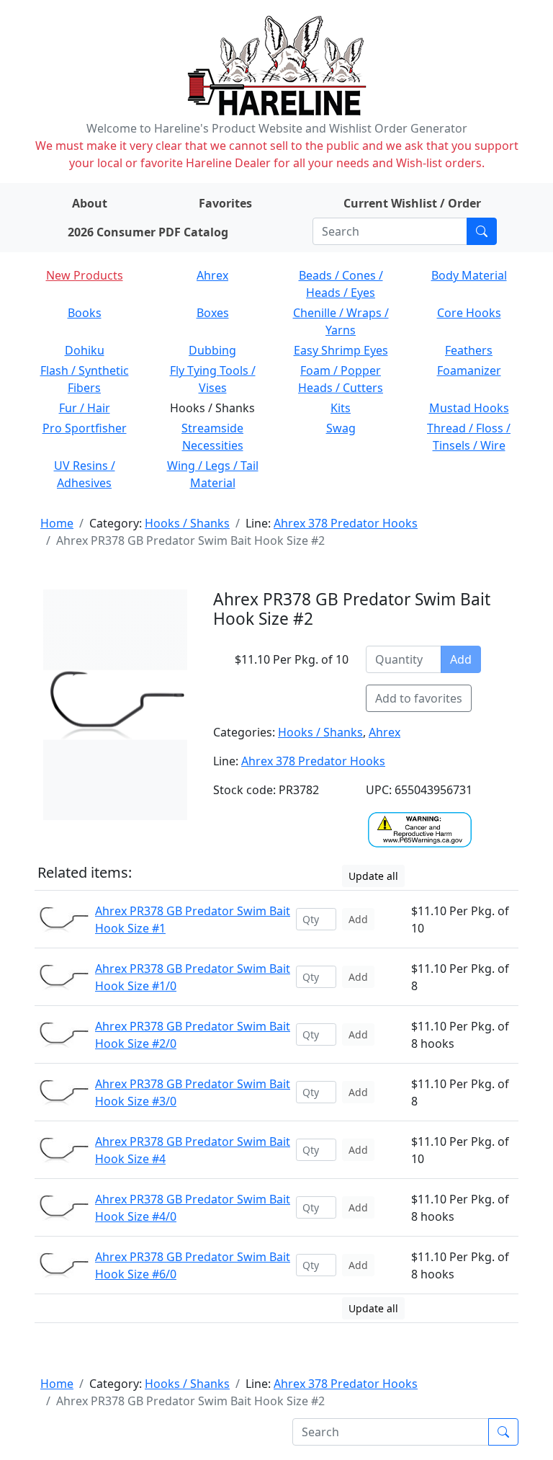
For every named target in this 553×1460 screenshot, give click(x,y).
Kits (341, 408)
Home (56, 523)
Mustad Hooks (469, 408)
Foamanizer (469, 370)
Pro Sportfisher (84, 428)
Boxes (213, 313)
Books (85, 313)
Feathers (469, 350)
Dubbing (212, 350)
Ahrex (212, 275)
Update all (373, 876)
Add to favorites (418, 698)
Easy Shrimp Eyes (341, 350)
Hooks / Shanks (187, 523)
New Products (84, 275)
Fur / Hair (84, 408)
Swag (341, 428)
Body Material (469, 275)
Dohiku (84, 350)
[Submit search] (482, 231)
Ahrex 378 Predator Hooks (346, 523)
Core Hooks (469, 313)
